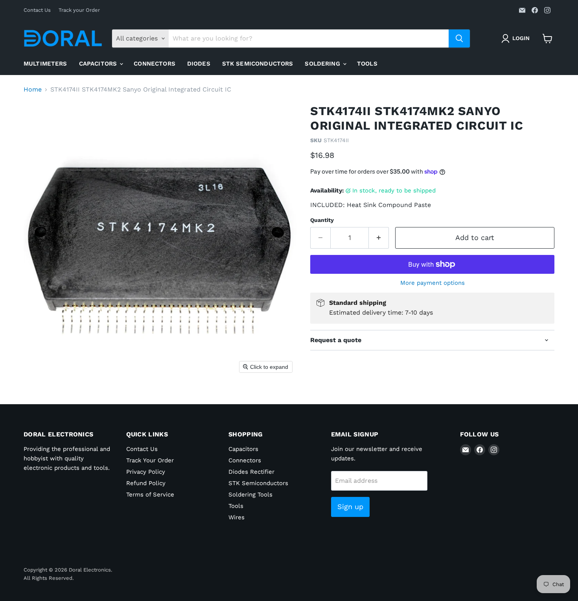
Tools (367, 63)
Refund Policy (146, 483)
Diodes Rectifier (251, 471)
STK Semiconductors (257, 63)
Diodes (198, 63)
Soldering (323, 63)
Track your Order (79, 10)
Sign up (350, 506)
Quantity (322, 220)
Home (33, 89)
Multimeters (45, 63)
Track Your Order (150, 460)
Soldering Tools (250, 494)
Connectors (154, 63)
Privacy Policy (145, 471)
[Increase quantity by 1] (379, 238)
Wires (236, 517)
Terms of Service (150, 494)
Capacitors (99, 63)
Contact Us (37, 10)
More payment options (432, 283)
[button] (517, 38)
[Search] (459, 38)
